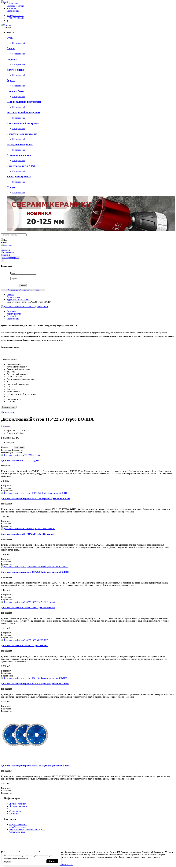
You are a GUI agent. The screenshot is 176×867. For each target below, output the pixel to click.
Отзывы (11, 316)
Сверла (11, 48)
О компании (15, 811)
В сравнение (18, 450)
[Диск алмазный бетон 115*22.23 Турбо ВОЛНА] (24, 306)
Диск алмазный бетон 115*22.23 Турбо (20, 460)
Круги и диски (15, 69)
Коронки (12, 59)
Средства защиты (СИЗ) (21, 165)
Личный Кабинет (17, 804)
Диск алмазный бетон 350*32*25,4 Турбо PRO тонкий (27, 534)
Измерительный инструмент (24, 123)
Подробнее (7, 862)
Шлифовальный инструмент (24, 101)
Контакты (14, 814)
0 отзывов (5, 426)
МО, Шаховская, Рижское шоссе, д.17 (27, 829)
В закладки (6, 450)
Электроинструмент (19, 176)
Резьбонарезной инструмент (23, 112)
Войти (23, 286)
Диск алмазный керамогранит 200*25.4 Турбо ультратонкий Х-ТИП (35, 683)
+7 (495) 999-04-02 (18, 824)
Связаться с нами (17, 832)
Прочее (11, 187)
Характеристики (14, 314)
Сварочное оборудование (22, 133)
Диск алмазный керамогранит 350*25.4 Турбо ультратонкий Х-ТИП (35, 572)
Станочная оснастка (19, 155)
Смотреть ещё (18, 43)
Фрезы (11, 80)
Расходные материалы (20, 144)
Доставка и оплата (18, 806)
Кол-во (4, 447)
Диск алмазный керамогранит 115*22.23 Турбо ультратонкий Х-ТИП (35, 765)
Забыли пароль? (14, 290)
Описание (11, 311)
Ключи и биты (15, 91)
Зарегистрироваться (30, 290)
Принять (52, 861)
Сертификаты (13, 319)
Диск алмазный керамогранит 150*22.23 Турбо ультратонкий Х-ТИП (35, 498)
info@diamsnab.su (17, 827)
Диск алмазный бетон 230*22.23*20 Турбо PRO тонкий (28, 607)
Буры (10, 37)
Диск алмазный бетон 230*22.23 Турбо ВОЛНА (24, 645)
